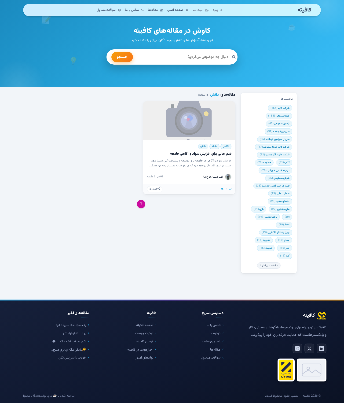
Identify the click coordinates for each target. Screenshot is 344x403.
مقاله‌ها (215, 349)
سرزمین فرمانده (278, 131)
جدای (284, 240)
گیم (285, 256)
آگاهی (226, 146)
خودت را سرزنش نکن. (72, 357)
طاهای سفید (279, 201)
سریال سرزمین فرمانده (274, 139)
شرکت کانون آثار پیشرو (274, 155)
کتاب (284, 162)
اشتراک (153, 189)
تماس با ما (213, 325)
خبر (285, 248)
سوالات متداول (211, 357)
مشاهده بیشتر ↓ (269, 265)
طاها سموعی (278, 116)
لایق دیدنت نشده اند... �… (68, 341)
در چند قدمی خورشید (275, 170)
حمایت (264, 162)
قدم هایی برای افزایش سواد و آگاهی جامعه (200, 154)
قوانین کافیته (145, 341)
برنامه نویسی (267, 217)
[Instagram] (297, 348)
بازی (259, 209)
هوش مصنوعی (278, 178)
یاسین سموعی (278, 123)
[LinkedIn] (321, 348)
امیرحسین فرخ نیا (213, 177)
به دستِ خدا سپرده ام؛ (71, 325)
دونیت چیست (144, 333)
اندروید (263, 240)
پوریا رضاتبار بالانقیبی (275, 232)
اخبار (284, 225)
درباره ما (215, 333)
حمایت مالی (280, 193)
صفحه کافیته (145, 325)
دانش (203, 146)
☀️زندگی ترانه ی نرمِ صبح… (68, 349)
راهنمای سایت (211, 341)
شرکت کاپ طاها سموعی (273, 147)
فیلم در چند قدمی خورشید (272, 186)
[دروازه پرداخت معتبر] (286, 370)
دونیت (266, 248)
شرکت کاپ (280, 108)
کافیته (304, 10)
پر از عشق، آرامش (74, 333)
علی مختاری (280, 209)
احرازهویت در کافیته (140, 349)
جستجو (122, 57)
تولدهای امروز (144, 357)
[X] (309, 348)
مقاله (214, 146)
